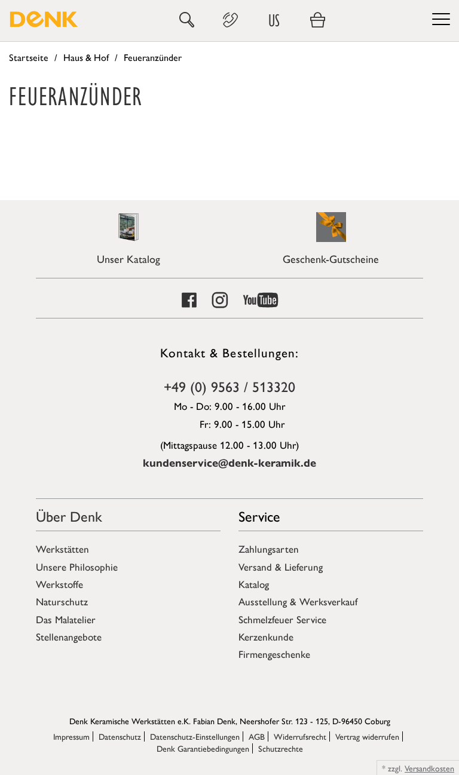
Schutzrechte (280, 748)
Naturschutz (62, 601)
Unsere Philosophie (77, 566)
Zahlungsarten (268, 548)
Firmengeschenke (274, 654)
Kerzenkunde (265, 636)
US (274, 20)
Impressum (71, 736)
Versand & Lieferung (280, 566)
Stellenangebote (69, 636)
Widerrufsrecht (300, 736)
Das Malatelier (66, 619)
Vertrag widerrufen (367, 736)
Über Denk (69, 516)
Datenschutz (120, 736)
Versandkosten (429, 768)
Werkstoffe (59, 584)
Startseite (28, 57)
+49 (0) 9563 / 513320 (229, 386)
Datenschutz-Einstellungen (195, 736)
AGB (257, 736)
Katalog (253, 584)
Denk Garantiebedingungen (203, 748)
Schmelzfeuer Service (282, 619)
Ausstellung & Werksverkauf (297, 601)
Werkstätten (62, 548)
